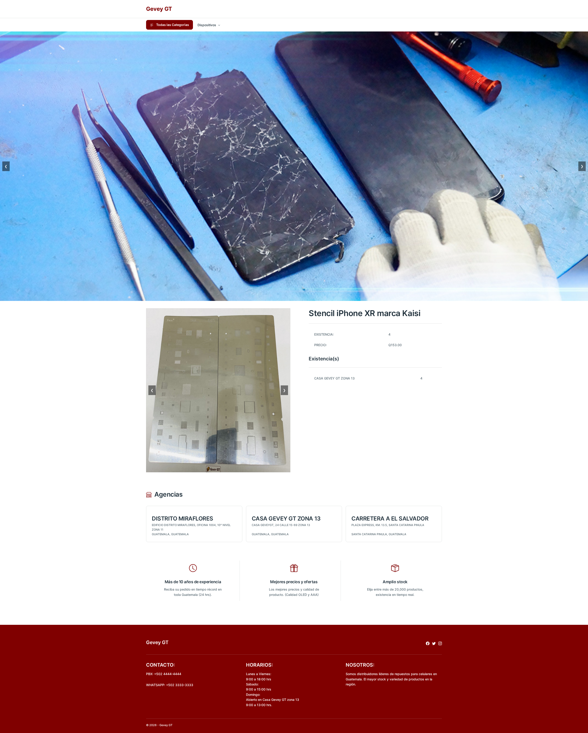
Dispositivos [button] (207, 25)
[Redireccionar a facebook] (428, 643)
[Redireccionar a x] (434, 643)
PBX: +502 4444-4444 (163, 674)
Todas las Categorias (172, 25)
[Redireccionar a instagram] (440, 643)
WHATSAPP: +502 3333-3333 (169, 685)
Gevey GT (159, 9)
